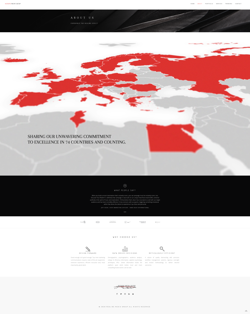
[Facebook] (117, 294)
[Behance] (125, 294)
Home (193, 3)
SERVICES (219, 3)
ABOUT (200, 3)
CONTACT (238, 3)
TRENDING (228, 3)
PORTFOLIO (209, 3)
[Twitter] (121, 294)
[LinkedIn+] (129, 294)
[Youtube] (133, 294)
